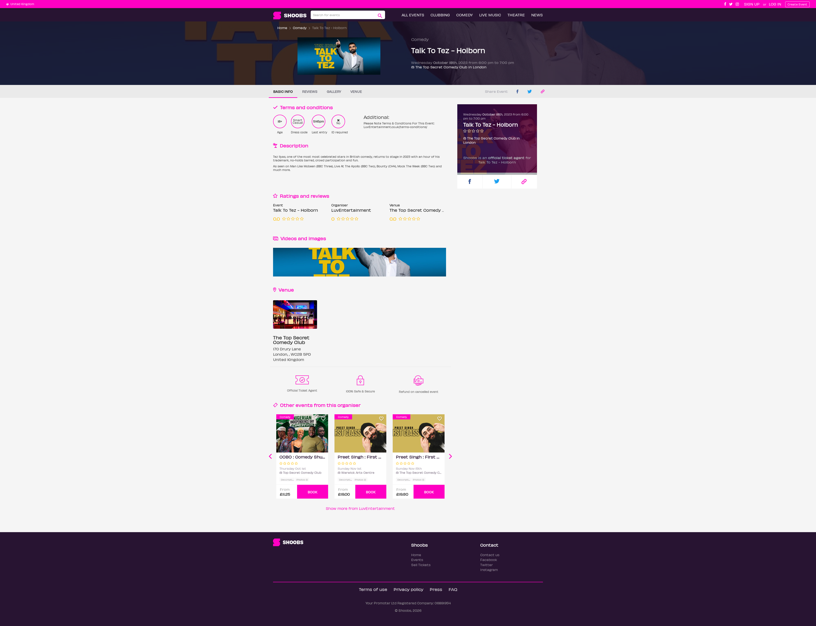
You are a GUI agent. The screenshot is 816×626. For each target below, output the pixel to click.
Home (282, 28)
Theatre (516, 15)
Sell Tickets (421, 565)
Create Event (797, 4)
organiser (349, 405)
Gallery (334, 91)
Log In (775, 4)
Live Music (490, 15)
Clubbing (440, 15)
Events (417, 560)
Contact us (489, 555)
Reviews (309, 91)
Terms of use (373, 589)
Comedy (464, 15)
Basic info (283, 91)
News (537, 15)
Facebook (488, 560)
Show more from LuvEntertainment (360, 508)
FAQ (453, 589)
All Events (413, 15)
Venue (356, 91)
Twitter (486, 565)
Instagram (489, 570)
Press (436, 589)
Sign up (751, 4)
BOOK (312, 492)
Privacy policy (408, 589)
